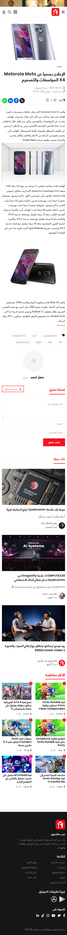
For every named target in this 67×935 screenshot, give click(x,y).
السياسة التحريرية (57, 882)
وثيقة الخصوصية (29, 867)
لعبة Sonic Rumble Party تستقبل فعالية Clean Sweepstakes (52, 705)
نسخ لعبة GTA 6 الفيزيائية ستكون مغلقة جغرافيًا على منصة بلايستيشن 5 (18, 705)
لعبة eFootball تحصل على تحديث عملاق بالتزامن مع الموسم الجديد (17, 778)
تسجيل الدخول (11, 389)
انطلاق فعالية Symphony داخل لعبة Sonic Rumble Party (50, 742)
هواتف (62, 877)
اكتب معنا (32, 877)
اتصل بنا (61, 867)
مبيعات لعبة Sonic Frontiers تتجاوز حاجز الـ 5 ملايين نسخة (17, 742)
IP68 (38, 342)
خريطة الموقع (59, 872)
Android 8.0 (22, 342)
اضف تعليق (54, 442)
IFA (60, 342)
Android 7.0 (18, 335)
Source (61, 325)
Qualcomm (50, 335)
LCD (34, 335)
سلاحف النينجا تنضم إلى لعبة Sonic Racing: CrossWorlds (52, 778)
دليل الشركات (31, 872)
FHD (50, 342)
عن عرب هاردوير (58, 862)
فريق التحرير (32, 862)
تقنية (59, 66)
